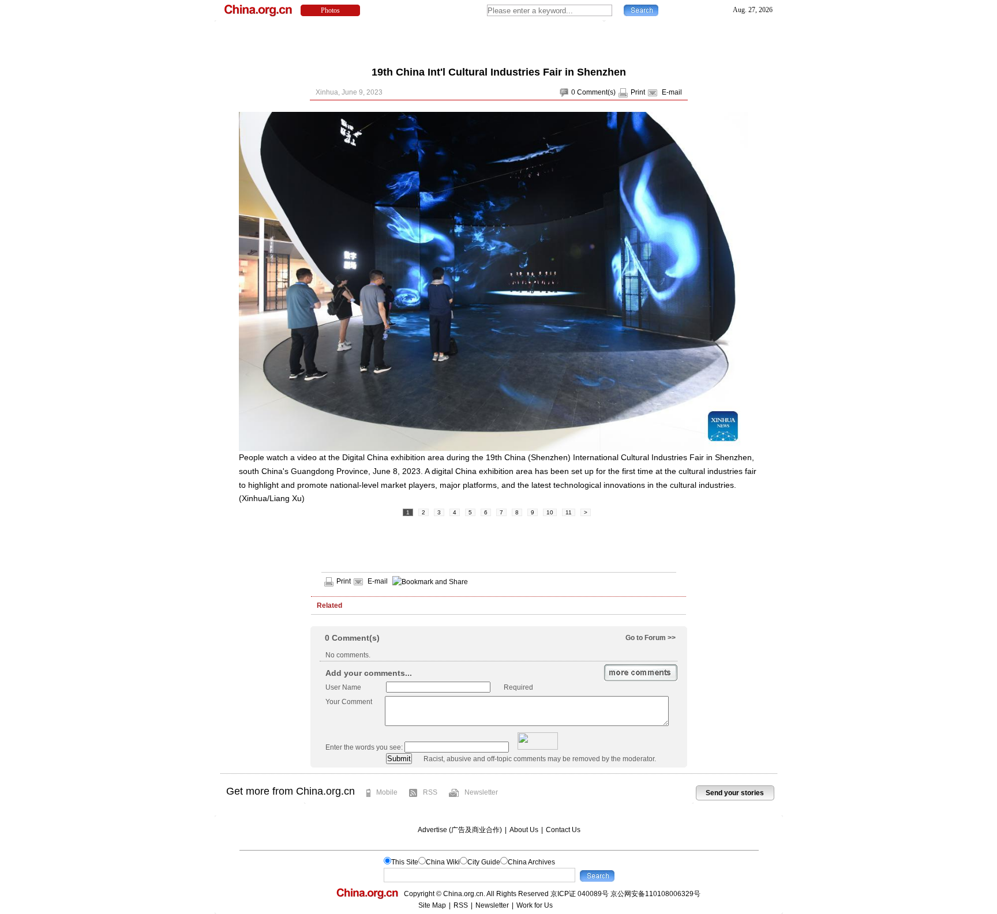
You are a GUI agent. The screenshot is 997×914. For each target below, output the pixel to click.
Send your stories (735, 793)
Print (638, 92)
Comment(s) (596, 92)
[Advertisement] (498, 40)
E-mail (672, 92)
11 (568, 512)
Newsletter (481, 792)
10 (549, 512)
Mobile (387, 792)
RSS (430, 792)
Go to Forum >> (650, 638)
